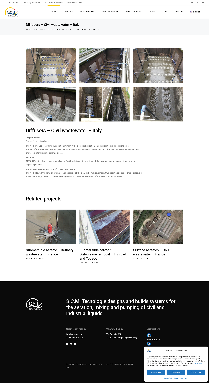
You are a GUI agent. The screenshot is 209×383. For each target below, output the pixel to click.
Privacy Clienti (92, 364)
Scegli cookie (196, 372)
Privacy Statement (180, 378)
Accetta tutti (156, 372)
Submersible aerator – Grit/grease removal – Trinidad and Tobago (102, 254)
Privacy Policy (70, 364)
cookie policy (198, 363)
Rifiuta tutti (176, 372)
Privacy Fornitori (81, 364)
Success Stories (35, 258)
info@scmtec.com (74, 334)
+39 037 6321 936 (74, 337)
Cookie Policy (168, 378)
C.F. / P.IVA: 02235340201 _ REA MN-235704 (119, 364)
